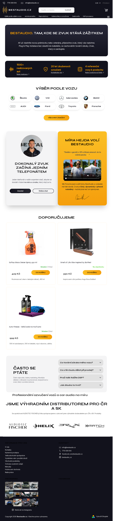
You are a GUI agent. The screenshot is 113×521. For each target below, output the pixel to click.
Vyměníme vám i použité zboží (16, 458)
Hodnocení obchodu (12, 469)
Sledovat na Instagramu (23, 510)
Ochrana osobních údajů (14, 464)
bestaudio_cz (67, 457)
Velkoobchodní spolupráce (15, 455)
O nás (7, 447)
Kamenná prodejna (12, 453)
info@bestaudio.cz (69, 447)
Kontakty (8, 450)
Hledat (68, 10)
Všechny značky (56, 118)
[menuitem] (13, 16)
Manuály (8, 467)
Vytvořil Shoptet (102, 516)
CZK (97, 3)
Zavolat (20, 191)
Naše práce (9, 472)
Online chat (43, 191)
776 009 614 (66, 451)
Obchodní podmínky (12, 461)
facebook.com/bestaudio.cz (72, 454)
